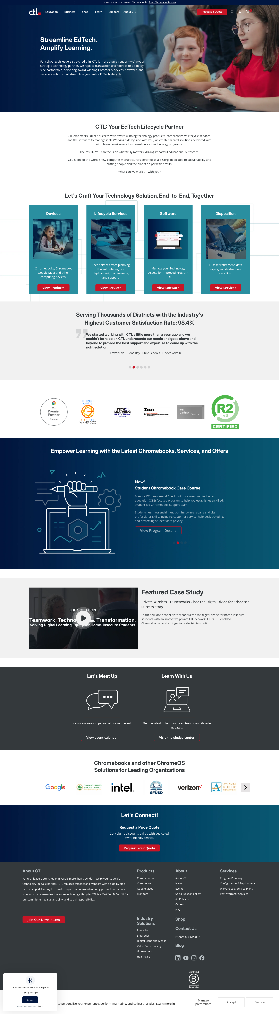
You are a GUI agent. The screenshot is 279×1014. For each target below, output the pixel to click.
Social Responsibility (188, 894)
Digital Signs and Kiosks (151, 941)
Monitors (142, 894)
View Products (53, 287)
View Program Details (158, 530)
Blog (179, 945)
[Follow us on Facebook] (201, 957)
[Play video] (83, 618)
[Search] (232, 11)
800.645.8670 (193, 937)
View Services (110, 287)
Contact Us (186, 928)
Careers (180, 904)
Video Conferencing (149, 946)
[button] (130, 367)
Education (51, 12)
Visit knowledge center (177, 737)
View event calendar (102, 737)
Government (144, 951)
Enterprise (143, 935)
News (178, 883)
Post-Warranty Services (234, 894)
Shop (85, 12)
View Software (168, 287)
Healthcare (143, 956)
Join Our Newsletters (43, 919)
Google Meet (145, 888)
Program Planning (231, 878)
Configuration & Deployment (237, 883)
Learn (98, 12)
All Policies (182, 899)
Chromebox (144, 883)
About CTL (130, 12)
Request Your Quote (139, 848)
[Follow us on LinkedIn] (177, 957)
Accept (231, 1002)
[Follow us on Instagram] (193, 957)
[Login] (240, 11)
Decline (260, 1002)
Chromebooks (145, 878)
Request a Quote (212, 11)
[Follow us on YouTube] (185, 957)
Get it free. (171, 2)
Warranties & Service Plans (236, 888)
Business (69, 12)
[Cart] (247, 11)
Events (179, 888)
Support (114, 12)
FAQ (177, 909)
